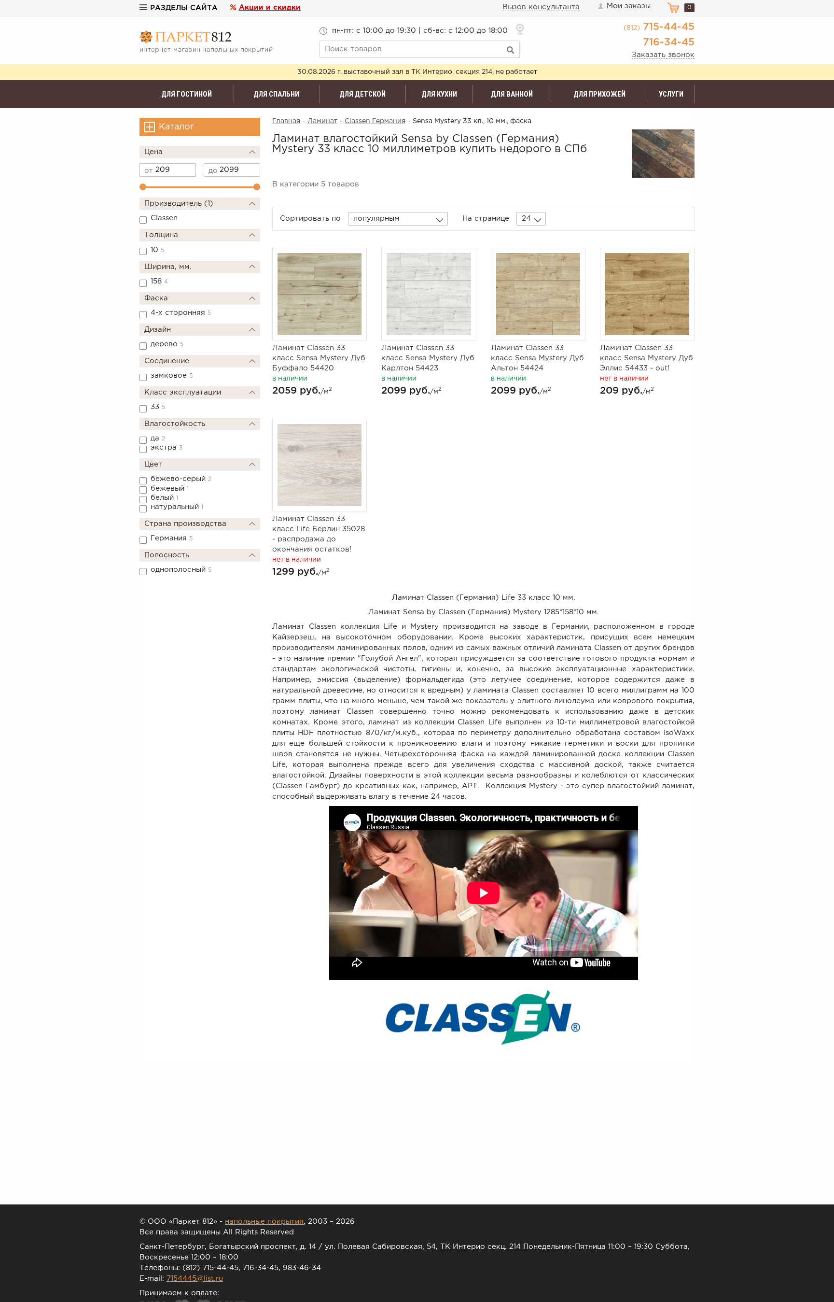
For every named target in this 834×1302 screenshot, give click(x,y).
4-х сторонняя (181, 313)
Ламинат (322, 121)
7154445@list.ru (195, 1278)
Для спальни (276, 94)
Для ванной (512, 94)
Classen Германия (375, 121)
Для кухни (439, 94)
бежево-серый (181, 479)
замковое (172, 375)
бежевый (170, 488)
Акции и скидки (270, 7)
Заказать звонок (663, 55)
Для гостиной (186, 94)
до (213, 171)
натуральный (177, 507)
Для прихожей (599, 94)
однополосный (181, 569)
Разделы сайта (184, 8)
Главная (286, 121)
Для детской (362, 94)
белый (164, 498)
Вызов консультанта (541, 7)
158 (159, 281)
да (158, 438)
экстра (166, 447)
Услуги (671, 94)
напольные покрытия (264, 1221)
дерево (167, 344)
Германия (172, 538)
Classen (164, 218)
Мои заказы (629, 6)
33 (158, 407)
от (148, 171)
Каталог (176, 127)
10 (157, 250)
